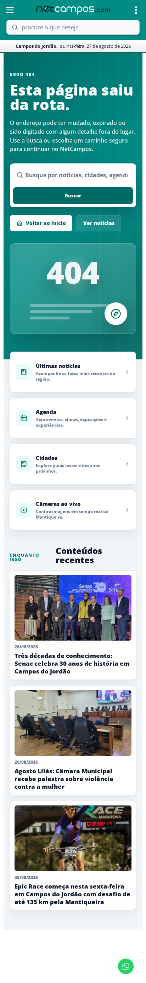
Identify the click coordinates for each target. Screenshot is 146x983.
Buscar (73, 195)
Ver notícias (98, 223)
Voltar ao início (46, 223)
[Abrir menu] (10, 10)
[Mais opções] (136, 10)
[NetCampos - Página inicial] (73, 10)
